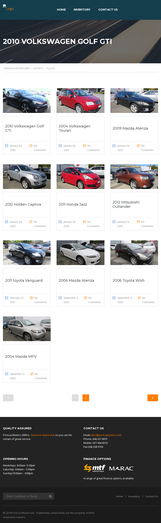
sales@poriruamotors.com (105, 435)
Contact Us (108, 9)
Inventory (82, 9)
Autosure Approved (42, 435)
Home (61, 9)
